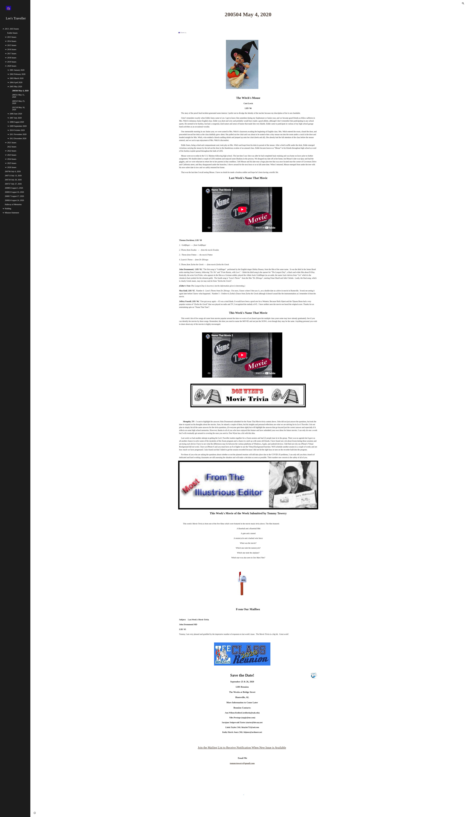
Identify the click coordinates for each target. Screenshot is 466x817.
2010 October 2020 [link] (17, 130)
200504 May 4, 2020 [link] (20, 91)
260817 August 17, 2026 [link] (14, 196)
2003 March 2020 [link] (16, 78)
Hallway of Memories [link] (13, 204)
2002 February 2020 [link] (17, 74)
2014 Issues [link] (11, 41)
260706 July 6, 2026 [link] (13, 171)
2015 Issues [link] (11, 45)
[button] (463, 3)
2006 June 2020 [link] (16, 114)
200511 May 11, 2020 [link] (18, 96)
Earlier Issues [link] (12, 33)
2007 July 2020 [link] (16, 118)
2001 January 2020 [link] (17, 70)
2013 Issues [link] (11, 37)
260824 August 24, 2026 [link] (14, 200)
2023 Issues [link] (11, 155)
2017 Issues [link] (11, 54)
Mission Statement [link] (12, 213)
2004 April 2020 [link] (16, 82)
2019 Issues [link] (11, 62)
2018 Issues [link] (11, 58)
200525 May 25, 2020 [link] (18, 102)
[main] (248, 14)
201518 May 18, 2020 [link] (18, 108)
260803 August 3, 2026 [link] (14, 188)
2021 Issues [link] (11, 143)
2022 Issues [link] (11, 147)
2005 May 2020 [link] (16, 87)
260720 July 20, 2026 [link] (13, 180)
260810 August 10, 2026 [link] (14, 192)
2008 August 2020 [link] (17, 122)
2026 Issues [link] (11, 167)
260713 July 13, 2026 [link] (13, 176)
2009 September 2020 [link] (18, 126)
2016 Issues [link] (11, 49)
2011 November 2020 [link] (18, 134)
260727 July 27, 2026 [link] (13, 184)
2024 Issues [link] (11, 159)
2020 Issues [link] (11, 66)
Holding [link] (8, 209)
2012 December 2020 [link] (18, 138)
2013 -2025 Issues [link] (12, 29)
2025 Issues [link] (11, 163)
